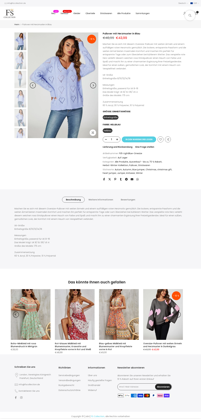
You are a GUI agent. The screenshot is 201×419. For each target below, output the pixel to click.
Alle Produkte (124, 13)
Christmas (151, 169)
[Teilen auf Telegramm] (126, 179)
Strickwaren (106, 13)
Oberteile (90, 13)
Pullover (133, 165)
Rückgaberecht (66, 385)
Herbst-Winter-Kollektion (115, 165)
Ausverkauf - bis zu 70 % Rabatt (145, 161)
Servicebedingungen (69, 375)
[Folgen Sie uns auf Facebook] (15, 397)
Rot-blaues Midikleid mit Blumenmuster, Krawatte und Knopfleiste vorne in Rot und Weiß (73, 346)
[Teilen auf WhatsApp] (137, 179)
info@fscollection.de (16, 3)
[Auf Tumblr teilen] (120, 179)
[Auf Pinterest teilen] (115, 179)
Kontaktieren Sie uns (29, 390)
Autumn (127, 169)
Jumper (121, 173)
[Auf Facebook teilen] (104, 179)
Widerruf (92, 390)
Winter (139, 173)
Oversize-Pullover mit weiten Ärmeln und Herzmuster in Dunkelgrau (162, 345)
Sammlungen (143, 13)
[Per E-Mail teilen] (132, 179)
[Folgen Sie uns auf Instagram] (21, 397)
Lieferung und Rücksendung (117, 146)
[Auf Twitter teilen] (109, 179)
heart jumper (109, 173)
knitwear (130, 173)
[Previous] (33, 85)
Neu (54, 13)
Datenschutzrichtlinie (69, 390)
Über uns (92, 375)
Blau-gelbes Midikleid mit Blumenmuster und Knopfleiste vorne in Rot (115, 346)
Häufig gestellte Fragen (100, 380)
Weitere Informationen (100, 199)
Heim (16, 24)
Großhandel (94, 385)
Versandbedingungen (70, 380)
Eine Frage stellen (144, 146)
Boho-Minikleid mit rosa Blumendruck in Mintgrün (24, 345)
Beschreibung (73, 199)
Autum (118, 169)
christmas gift (164, 169)
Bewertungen (128, 199)
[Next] (93, 85)
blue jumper (138, 169)
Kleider (77, 13)
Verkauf (65, 13)
